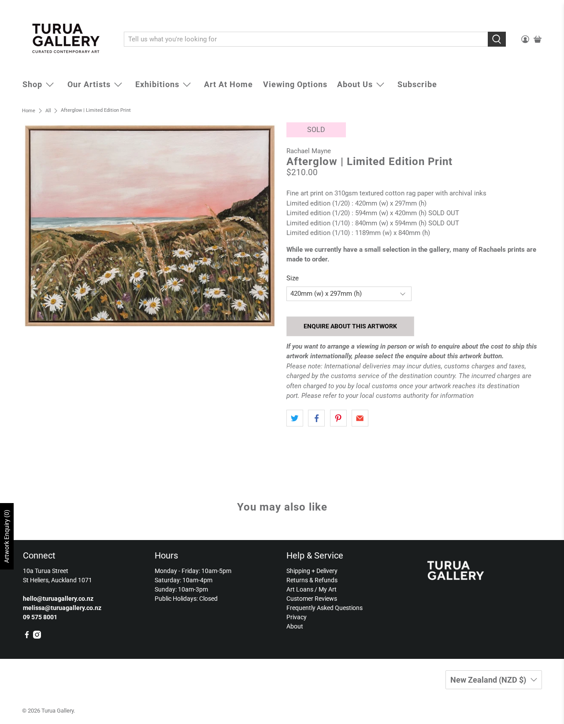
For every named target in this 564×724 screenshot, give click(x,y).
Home (28, 110)
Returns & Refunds (312, 580)
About (294, 626)
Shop (32, 84)
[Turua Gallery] (66, 39)
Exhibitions (157, 84)
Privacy (296, 617)
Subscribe (417, 84)
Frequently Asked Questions (324, 607)
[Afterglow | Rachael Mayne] (150, 226)
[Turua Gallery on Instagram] (37, 636)
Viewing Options (295, 84)
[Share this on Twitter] (294, 418)
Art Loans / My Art (311, 589)
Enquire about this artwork (350, 326)
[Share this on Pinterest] (338, 418)
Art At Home (228, 84)
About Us (355, 84)
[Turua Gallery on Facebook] (27, 636)
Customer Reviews (311, 598)
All (48, 110)
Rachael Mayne (308, 151)
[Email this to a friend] (360, 418)
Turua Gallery (57, 710)
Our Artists (89, 84)
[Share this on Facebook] (316, 418)
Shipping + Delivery (312, 570)
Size (292, 278)
